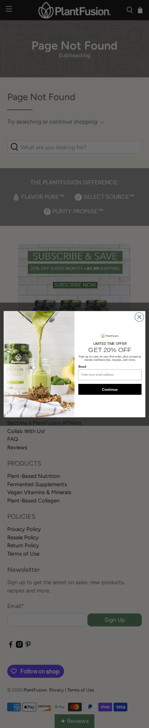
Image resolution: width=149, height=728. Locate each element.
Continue (110, 389)
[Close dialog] (139, 316)
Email (82, 366)
